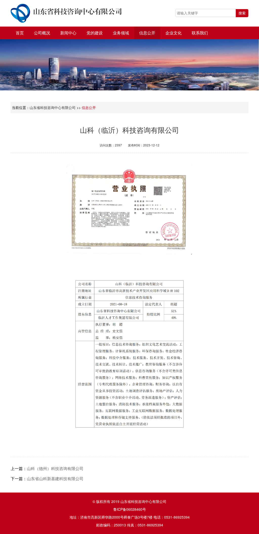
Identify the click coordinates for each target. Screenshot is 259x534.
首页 (20, 33)
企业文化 (173, 33)
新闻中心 (68, 33)
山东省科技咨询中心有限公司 (53, 107)
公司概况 (42, 33)
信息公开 (147, 33)
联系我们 (200, 33)
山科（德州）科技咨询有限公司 (55, 468)
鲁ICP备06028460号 (129, 509)
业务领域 (121, 33)
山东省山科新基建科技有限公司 (55, 478)
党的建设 (95, 33)
